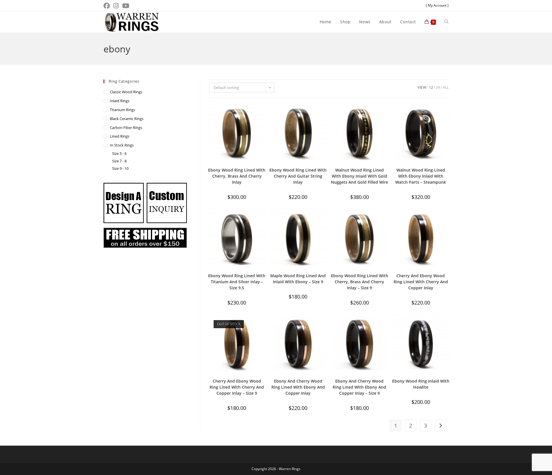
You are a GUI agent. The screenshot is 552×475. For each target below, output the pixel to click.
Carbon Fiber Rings (126, 127)
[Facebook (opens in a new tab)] (107, 6)
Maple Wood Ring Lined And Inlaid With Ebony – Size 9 (298, 278)
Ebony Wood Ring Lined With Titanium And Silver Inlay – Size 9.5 (236, 281)
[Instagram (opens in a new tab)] (116, 6)
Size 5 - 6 (119, 153)
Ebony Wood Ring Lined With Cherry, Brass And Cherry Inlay (236, 176)
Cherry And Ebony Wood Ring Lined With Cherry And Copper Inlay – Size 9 (237, 387)
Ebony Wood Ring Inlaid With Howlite (420, 384)
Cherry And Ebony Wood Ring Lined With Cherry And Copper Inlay (421, 281)
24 (438, 87)
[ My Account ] (437, 5)
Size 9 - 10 (120, 168)
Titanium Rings (122, 109)
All (445, 87)
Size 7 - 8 (119, 161)
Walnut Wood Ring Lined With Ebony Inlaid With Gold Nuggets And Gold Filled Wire (359, 176)
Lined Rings (119, 136)
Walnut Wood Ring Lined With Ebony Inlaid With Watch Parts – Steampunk (420, 176)
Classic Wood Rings (126, 91)
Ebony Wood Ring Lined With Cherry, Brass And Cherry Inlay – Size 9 (359, 281)
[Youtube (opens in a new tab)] (125, 6)
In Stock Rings (122, 145)
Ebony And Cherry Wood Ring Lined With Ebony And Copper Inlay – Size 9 (359, 387)
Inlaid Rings (119, 100)
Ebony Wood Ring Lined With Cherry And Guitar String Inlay (298, 176)
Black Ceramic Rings (126, 118)
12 (431, 87)
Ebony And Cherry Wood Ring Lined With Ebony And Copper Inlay (298, 387)
